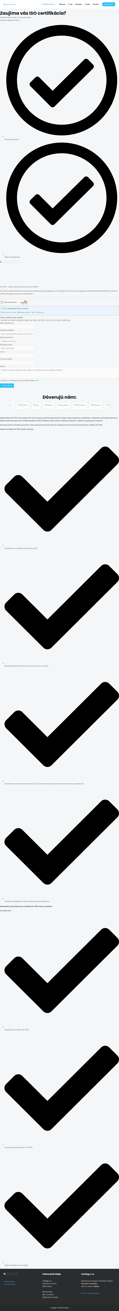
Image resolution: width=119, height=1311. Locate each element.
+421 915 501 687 (10, 1284)
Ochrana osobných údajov (90, 1293)
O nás (70, 4)
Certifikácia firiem (48, 4)
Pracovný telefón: (6, 359)
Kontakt (96, 4)
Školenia (62, 4)
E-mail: (2, 352)
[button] (108, 4)
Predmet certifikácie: (7, 330)
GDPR (37, 380)
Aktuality (78, 4)
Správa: (2, 366)
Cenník (87, 4)
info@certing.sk (9, 1282)
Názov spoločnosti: (6, 323)
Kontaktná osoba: (6, 345)
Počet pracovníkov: (6, 337)
